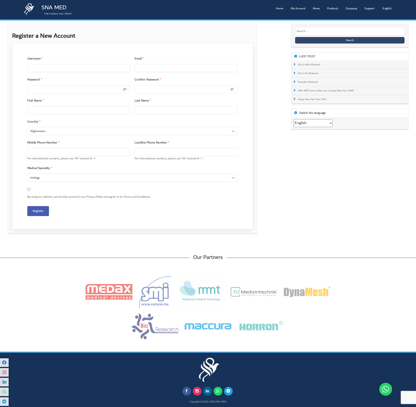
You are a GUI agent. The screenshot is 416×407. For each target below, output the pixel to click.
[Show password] (125, 89)
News (316, 8)
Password (34, 80)
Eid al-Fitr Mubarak (308, 73)
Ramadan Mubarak (308, 82)
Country (34, 122)
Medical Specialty (39, 168)
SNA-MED (220, 402)
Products (332, 8)
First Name (35, 101)
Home (279, 8)
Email (139, 59)
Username (35, 59)
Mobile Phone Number (43, 143)
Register (38, 211)
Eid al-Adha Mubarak (309, 65)
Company (351, 8)
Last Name (143, 101)
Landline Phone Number (152, 143)
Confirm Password (148, 80)
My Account (298, 8)
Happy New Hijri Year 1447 (312, 99)
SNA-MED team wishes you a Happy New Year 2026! (326, 91)
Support (369, 8)
